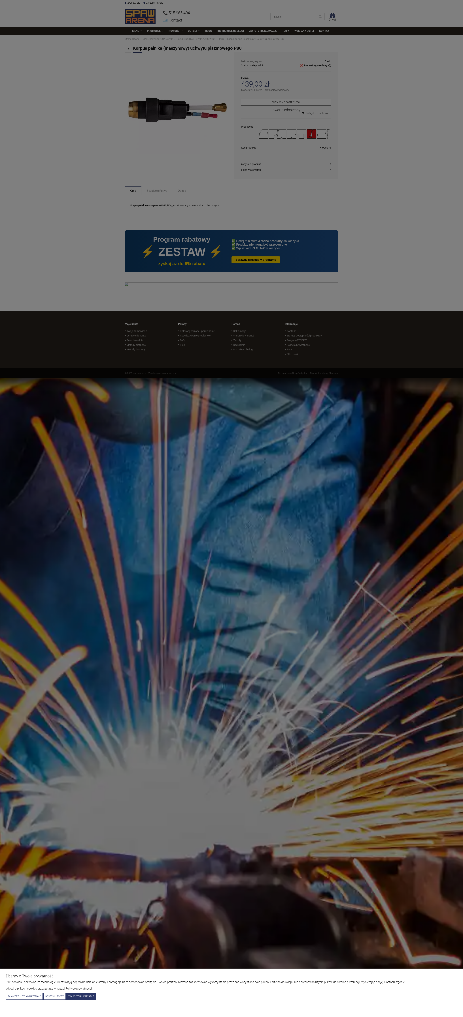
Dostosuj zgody (54, 996)
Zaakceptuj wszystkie (81, 996)
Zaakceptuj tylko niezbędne (24, 996)
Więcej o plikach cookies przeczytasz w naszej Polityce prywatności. (49, 988)
